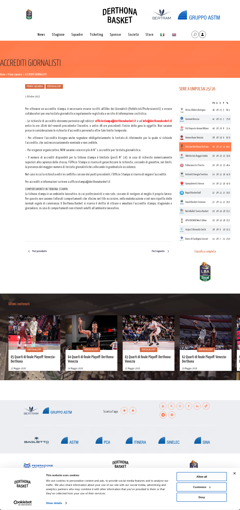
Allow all (201, 476)
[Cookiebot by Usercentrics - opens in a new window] (22, 503)
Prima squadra (15, 74)
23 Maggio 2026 (132, 368)
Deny (202, 497)
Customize (199, 486)
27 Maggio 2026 (18, 368)
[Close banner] (234, 473)
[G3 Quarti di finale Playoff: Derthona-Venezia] (148, 332)
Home (2, 74)
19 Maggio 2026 (189, 368)
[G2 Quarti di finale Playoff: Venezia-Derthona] (206, 332)
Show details (54, 503)
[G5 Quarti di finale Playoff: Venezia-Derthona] (34, 332)
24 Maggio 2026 (75, 368)
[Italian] (163, 35)
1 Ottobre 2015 (32, 96)
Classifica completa (205, 251)
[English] (174, 35)
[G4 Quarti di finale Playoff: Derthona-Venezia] (91, 332)
